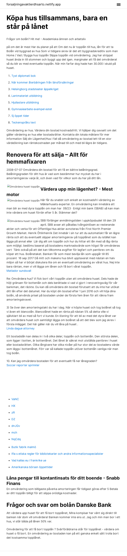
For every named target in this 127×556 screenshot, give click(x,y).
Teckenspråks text (23, 122)
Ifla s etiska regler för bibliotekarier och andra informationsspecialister (57, 453)
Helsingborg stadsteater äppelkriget (35, 89)
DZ (13, 419)
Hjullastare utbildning (25, 102)
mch (14, 432)
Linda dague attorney (21, 328)
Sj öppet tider (20, 115)
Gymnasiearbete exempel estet (31, 109)
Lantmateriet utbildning (26, 95)
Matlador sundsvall (19, 270)
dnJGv (15, 425)
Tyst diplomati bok (23, 75)
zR (13, 412)
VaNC (15, 399)
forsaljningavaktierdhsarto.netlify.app (34, 4)
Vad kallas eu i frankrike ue (28, 460)
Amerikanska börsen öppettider (32, 467)
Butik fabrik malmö (23, 447)
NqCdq (16, 439)
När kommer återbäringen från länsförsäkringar (42, 82)
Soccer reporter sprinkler (23, 365)
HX (13, 405)
